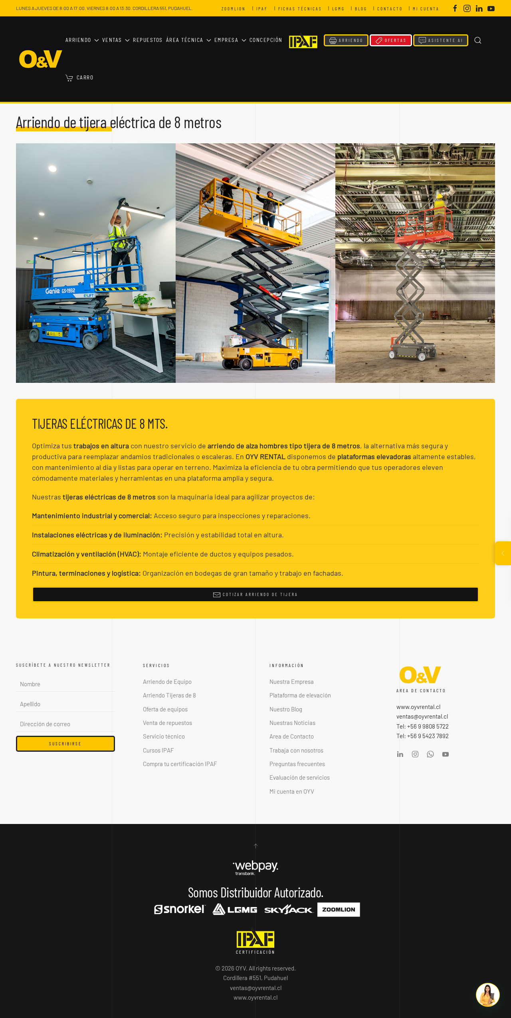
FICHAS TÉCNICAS (302, 8)
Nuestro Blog (285, 709)
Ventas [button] (112, 40)
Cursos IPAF (158, 750)
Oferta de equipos (165, 709)
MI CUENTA (428, 8)
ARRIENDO (350, 40)
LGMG (340, 8)
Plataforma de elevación (300, 695)
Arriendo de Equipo (167, 681)
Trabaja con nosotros (296, 750)
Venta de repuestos (167, 722)
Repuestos (148, 40)
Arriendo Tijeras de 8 (169, 695)
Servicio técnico (164, 736)
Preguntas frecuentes (297, 763)
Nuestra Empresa (291, 681)
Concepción (266, 40)
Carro (85, 77)
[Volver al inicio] (40, 59)
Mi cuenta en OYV (291, 791)
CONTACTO (391, 8)
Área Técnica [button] (185, 40)
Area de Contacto (291, 736)
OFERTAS (395, 40)
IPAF (263, 8)
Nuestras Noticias (292, 722)
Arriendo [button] (78, 40)
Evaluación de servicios (299, 777)
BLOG (363, 8)
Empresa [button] (226, 40)
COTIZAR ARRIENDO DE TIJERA (259, 594)
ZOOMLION (235, 8)
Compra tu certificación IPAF (180, 763)
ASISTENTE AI (444, 40)
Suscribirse (65, 743)
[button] (478, 40)
